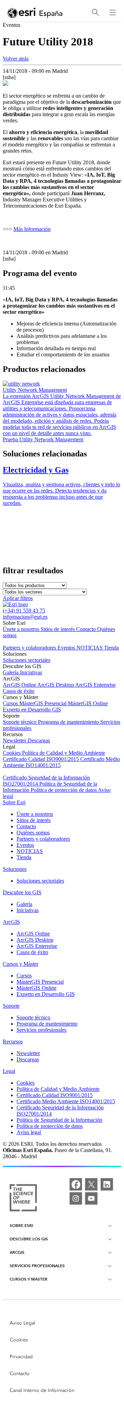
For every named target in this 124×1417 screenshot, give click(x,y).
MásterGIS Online (88, 703)
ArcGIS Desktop (56, 685)
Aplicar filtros (18, 598)
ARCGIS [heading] (17, 1252)
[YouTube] (91, 1198)
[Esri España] (35, 12)
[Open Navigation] (112, 12)
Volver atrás (16, 59)
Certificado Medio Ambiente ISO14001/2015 (66, 1101)
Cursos (11, 703)
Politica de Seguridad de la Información (59, 1120)
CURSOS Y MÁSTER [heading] (29, 1279)
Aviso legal (29, 1132)
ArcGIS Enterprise (95, 685)
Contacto (86, 629)
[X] (91, 1184)
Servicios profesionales (41, 1030)
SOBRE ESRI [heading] (21, 1225)
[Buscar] (95, 12)
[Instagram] (76, 1198)
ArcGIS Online (20, 685)
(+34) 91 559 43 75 (24, 610)
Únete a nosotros (22, 629)
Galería (11, 672)
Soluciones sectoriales (26, 660)
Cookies (12, 753)
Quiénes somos (33, 832)
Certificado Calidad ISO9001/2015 (41, 759)
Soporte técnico (20, 722)
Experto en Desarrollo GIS (32, 709)
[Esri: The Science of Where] (23, 1198)
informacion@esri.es (25, 617)
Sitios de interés (58, 629)
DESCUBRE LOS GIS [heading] (29, 1238)
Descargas (39, 740)
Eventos (67, 648)
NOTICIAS (90, 648)
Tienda (111, 648)
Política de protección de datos (64, 790)
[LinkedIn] (107, 1184)
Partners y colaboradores (30, 648)
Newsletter (15, 740)
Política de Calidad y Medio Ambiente (63, 753)
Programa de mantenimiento (69, 722)
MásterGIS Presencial (43, 703)
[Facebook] (76, 1184)
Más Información (32, 229)
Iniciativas (31, 672)
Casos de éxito (18, 691)
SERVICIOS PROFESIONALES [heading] (37, 1265)
